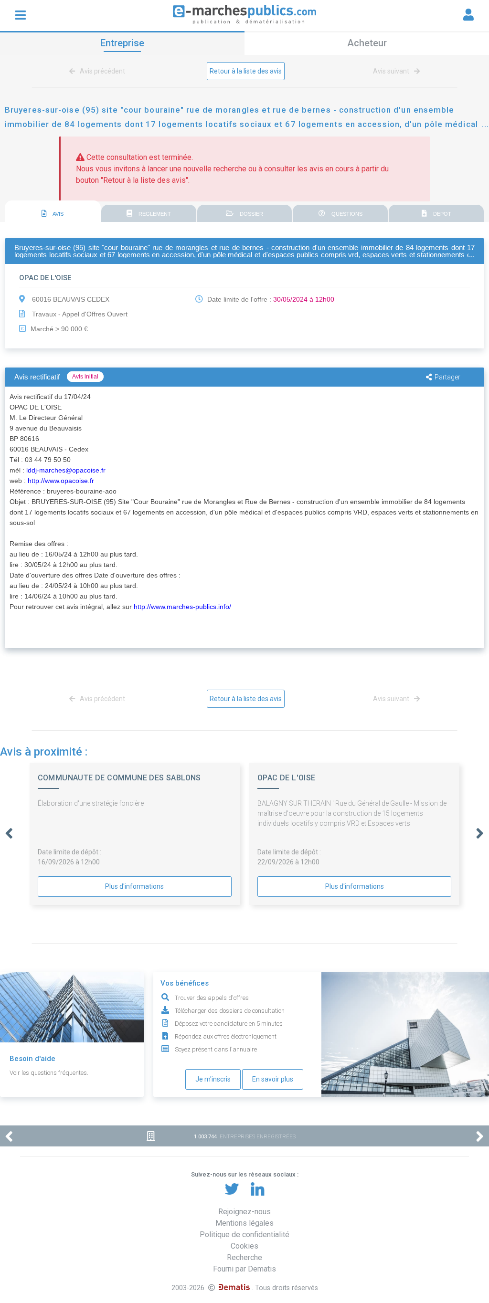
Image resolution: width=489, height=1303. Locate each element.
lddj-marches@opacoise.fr (66, 470)
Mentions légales (244, 1223)
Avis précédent (101, 71)
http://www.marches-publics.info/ (182, 606)
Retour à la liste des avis (246, 71)
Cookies (244, 1245)
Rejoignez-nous (244, 1211)
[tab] (53, 211)
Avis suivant (392, 71)
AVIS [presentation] (58, 214)
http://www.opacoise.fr (61, 480)
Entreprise (122, 43)
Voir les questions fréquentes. (49, 1072)
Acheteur (367, 43)
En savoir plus (272, 1079)
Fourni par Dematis (244, 1268)
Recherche (244, 1257)
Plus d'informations (134, 886)
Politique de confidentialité (244, 1234)
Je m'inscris (213, 1079)
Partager (447, 377)
